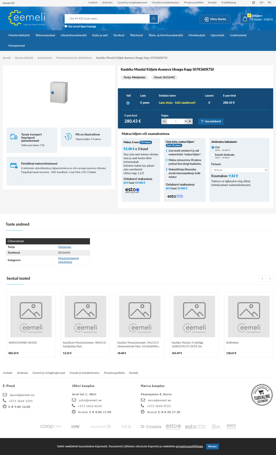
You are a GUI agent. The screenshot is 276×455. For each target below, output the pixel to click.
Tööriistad (136, 35)
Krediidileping (228, 3)
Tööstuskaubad (45, 35)
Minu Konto (218, 19)
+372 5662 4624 (90, 406)
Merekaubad (197, 35)
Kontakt (212, 3)
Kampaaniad (16, 45)
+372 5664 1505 (21, 401)
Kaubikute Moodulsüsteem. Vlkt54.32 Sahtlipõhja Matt (84, 345)
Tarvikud (118, 35)
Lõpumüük (217, 35)
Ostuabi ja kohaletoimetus (165, 3)
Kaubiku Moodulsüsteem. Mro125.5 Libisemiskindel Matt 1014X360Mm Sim (138, 345)
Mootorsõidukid (19, 35)
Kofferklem (232, 343)
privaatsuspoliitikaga (189, 446)
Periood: (216, 164)
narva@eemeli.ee (159, 400)
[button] (256, 18)
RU (269, 3)
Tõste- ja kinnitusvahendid (166, 35)
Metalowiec (139, 77)
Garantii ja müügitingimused (132, 3)
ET (253, 3)
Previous (5, 114)
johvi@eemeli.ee (90, 400)
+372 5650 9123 (159, 406)
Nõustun (212, 446)
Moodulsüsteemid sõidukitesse (74, 58)
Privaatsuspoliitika (193, 3)
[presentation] (262, 279)
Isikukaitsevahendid (74, 35)
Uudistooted (238, 35)
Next (112, 114)
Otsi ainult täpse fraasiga (82, 26)
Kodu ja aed (100, 35)
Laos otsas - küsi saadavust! (177, 102)
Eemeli (6, 58)
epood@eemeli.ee (22, 395)
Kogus (164, 115)
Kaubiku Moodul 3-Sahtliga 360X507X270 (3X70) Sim (187, 345)
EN (261, 3)
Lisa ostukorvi (212, 121)
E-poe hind (130, 115)
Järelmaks (107, 3)
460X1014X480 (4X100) (22, 343)
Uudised (92, 3)
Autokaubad (45, 58)
